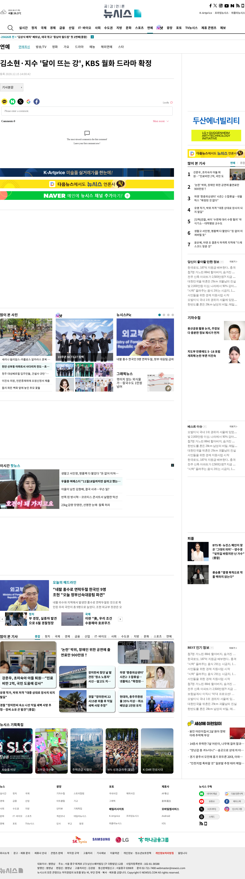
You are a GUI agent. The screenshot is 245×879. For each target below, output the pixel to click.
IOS (164, 823)
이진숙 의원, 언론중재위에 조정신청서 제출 (26, 381)
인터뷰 (59, 808)
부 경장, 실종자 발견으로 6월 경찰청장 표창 (43, 623)
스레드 (212, 816)
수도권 (108, 27)
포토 (179, 27)
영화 (55, 46)
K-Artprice (205, 13)
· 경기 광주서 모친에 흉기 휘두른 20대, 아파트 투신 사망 (216, 757)
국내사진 (113, 793)
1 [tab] (159, 315)
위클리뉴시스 (238, 13)
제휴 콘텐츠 (208, 27)
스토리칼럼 (79, 793)
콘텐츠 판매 (57, 853)
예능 (92, 46)
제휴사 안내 (40, 853)
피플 (191, 538)
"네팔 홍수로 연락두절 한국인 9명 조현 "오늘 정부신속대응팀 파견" (79, 591)
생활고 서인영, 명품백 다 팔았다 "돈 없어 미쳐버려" (91, 473)
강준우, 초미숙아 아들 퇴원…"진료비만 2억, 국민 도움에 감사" (27, 680)
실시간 (23, 27)
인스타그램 (237, 809)
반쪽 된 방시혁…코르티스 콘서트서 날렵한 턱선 (89, 497)
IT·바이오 (84, 27)
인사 (58, 823)
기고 (76, 801)
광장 (169, 27)
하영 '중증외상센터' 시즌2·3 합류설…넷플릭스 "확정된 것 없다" (132, 677)
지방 (119, 27)
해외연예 (106, 46)
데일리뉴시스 (80, 816)
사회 (98, 27)
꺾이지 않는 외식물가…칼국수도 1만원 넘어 (129, 383)
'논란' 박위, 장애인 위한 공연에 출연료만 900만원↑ (85, 652)
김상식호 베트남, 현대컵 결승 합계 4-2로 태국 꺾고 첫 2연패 (41, 37)
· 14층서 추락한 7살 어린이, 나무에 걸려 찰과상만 (216, 744)
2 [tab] (164, 315)
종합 (37, 636)
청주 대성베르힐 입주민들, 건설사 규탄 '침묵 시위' (27, 373)
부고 (70, 823)
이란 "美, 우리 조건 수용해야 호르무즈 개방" (98, 623)
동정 (81, 823)
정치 (34, 27)
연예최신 (24, 46)
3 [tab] (168, 315)
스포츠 (139, 27)
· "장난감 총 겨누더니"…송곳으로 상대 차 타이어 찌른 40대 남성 (216, 750)
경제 (53, 27)
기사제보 (101, 853)
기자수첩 (194, 317)
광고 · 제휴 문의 (21, 853)
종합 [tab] (242, 163)
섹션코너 (60, 816)
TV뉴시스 (191, 27)
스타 (121, 46)
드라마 (79, 46)
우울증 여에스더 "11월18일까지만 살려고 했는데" (91, 481)
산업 (71, 27)
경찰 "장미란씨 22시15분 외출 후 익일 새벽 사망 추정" (100, 701)
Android (166, 816)
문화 (128, 27)
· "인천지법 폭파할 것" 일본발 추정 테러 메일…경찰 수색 (216, 763)
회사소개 (4, 853)
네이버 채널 (212, 793)
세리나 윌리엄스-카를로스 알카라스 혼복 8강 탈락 (27, 359)
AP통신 (165, 793)
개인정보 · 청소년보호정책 (137, 853)
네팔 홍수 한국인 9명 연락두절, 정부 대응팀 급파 (145, 359)
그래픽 (112, 801)
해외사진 (130, 793)
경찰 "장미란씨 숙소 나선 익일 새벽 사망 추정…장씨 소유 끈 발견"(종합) (25, 707)
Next (120, 619)
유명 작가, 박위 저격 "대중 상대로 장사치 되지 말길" (27, 694)
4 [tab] (173, 315)
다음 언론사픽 (237, 793)
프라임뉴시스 (222, 13)
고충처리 (87, 853)
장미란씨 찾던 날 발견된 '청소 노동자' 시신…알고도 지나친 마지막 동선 (100, 677)
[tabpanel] (145, 342)
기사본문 (8, 87)
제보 (223, 27)
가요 (66, 46)
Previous (2, 619)
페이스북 (237, 801)
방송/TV (41, 46)
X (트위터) (211, 809)
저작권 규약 (73, 853)
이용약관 (114, 853)
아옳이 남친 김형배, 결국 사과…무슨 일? (85, 489)
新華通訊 (166, 801)
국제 (44, 27)
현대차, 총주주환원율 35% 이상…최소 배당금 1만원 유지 (131, 701)
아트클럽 (60, 801)
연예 (150, 27)
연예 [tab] (232, 163)
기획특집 (78, 808)
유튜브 (212, 801)
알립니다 (182, 853)
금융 (62, 27)
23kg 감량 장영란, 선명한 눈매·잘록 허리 (85, 505)
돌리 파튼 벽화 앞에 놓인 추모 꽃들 (21, 388)
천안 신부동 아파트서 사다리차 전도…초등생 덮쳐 (27, 366)
